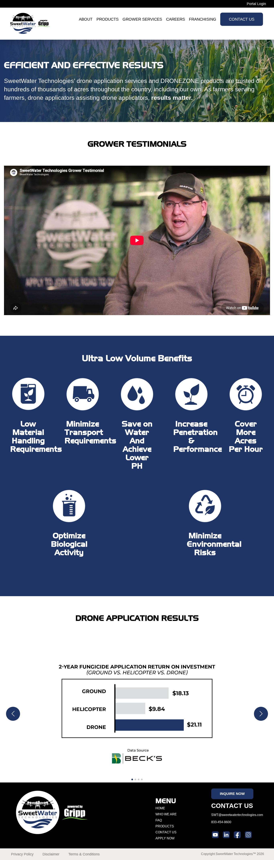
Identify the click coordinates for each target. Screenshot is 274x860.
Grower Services (142, 19)
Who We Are (166, 814)
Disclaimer (51, 854)
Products (107, 19)
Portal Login (256, 4)
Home (160, 808)
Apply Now (165, 838)
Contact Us (241, 19)
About (85, 19)
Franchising (202, 19)
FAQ (158, 820)
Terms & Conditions (84, 854)
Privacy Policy (22, 854)
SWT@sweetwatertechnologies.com (237, 815)
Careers (175, 19)
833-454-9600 (221, 822)
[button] (13, 714)
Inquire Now (232, 794)
